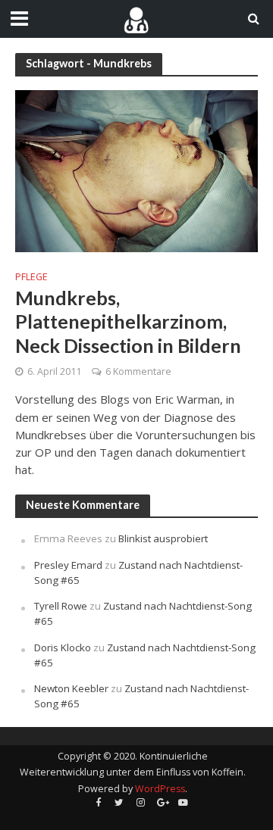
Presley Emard (68, 565)
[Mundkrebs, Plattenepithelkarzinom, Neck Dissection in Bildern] (136, 169)
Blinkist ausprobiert (163, 538)
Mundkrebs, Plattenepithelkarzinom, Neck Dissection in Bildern (128, 321)
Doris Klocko (62, 647)
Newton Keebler (71, 688)
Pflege (31, 277)
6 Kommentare (138, 371)
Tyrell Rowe (60, 606)
